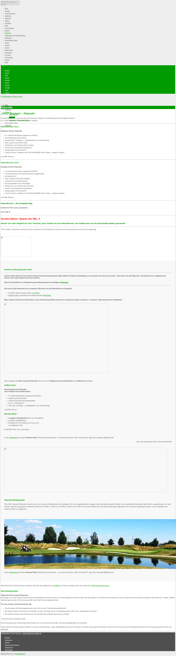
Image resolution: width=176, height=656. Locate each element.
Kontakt (7, 87)
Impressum (8, 640)
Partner (7, 642)
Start (6, 105)
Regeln (7, 70)
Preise (7, 83)
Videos (7, 78)
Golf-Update (9, 650)
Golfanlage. (64, 282)
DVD (6, 75)
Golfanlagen (13, 437)
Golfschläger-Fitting (11, 123)
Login (6, 90)
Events (7, 73)
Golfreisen (8, 125)
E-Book (7, 80)
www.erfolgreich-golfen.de (32, 633)
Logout (7, 92)
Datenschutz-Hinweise (12, 645)
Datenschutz (9, 647)
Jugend (7, 85)
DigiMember (20, 654)
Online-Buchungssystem (100, 585)
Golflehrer (8, 110)
